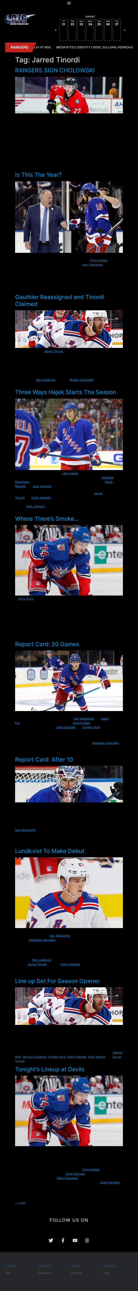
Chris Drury (26, 599)
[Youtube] (75, 1240)
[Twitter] (51, 1240)
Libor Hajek (70, 473)
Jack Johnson (42, 486)
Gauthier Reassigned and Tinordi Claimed (59, 300)
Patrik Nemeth (41, 497)
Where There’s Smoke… (47, 518)
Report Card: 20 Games (47, 644)
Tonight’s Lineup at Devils (49, 1069)
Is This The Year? (38, 174)
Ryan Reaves (96, 1057)
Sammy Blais (81, 723)
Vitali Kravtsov (75, 1174)
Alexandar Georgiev (105, 743)
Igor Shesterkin (92, 264)
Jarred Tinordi (53, 351)
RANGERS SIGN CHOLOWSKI (55, 70)
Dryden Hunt (91, 727)
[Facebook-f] (63, 1240)
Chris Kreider (98, 260)
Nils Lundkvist (45, 380)
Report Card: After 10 (44, 759)
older (20, 1203)
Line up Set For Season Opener (57, 980)
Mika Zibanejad (67, 1178)
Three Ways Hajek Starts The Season (65, 392)
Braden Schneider (81, 380)
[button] (69, 3)
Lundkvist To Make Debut (49, 850)
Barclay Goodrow (35, 1057)
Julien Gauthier (66, 727)
